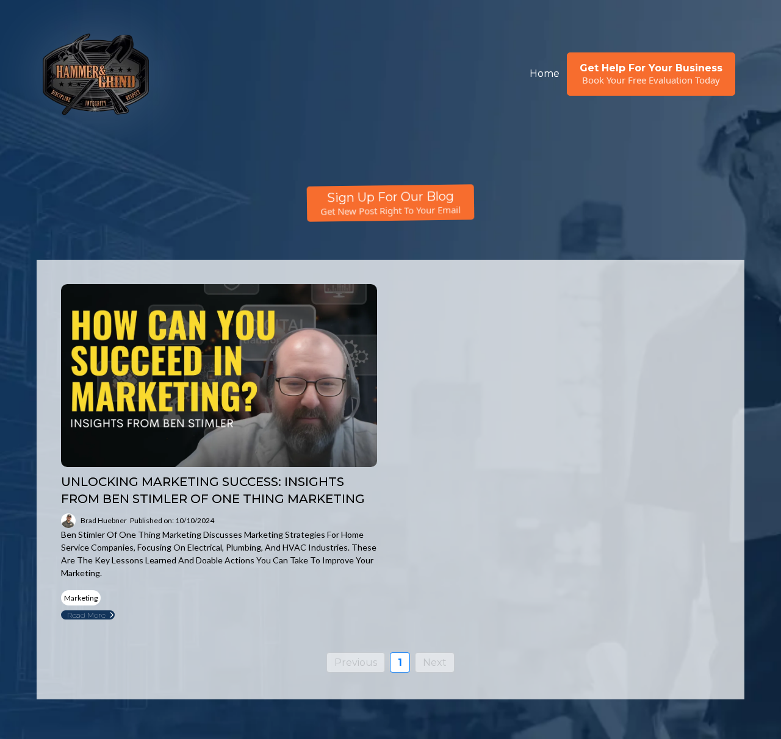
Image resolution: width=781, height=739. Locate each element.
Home (545, 73)
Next (435, 662)
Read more (86, 614)
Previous (355, 662)
